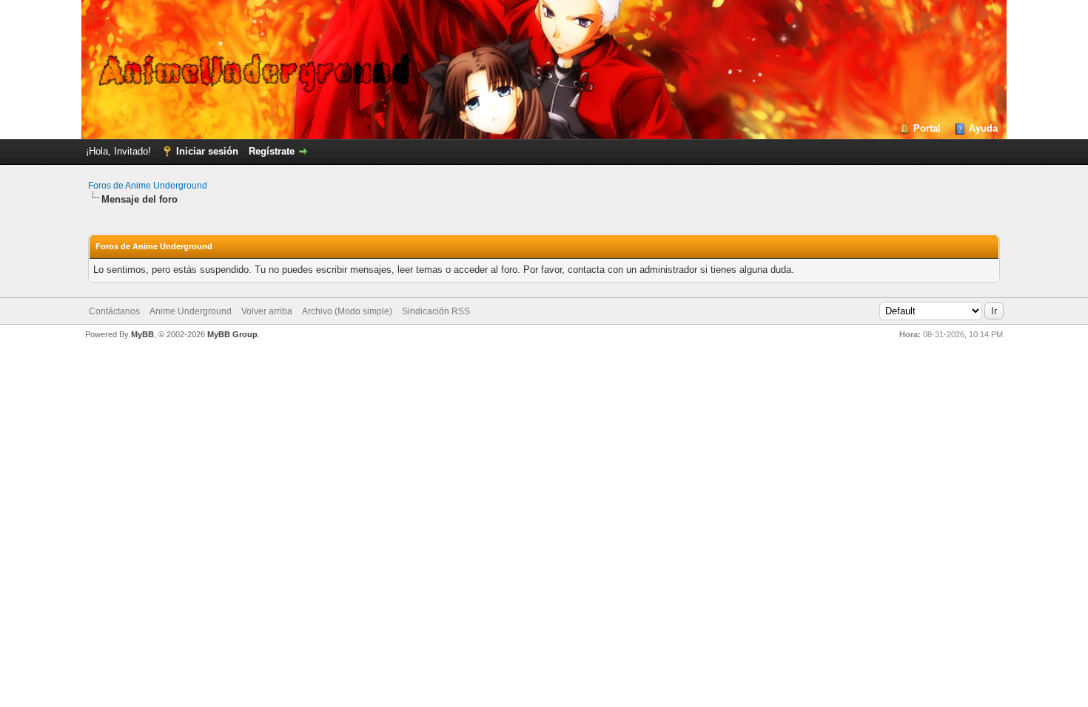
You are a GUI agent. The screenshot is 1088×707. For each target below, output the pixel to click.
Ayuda (983, 128)
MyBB (142, 334)
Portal (927, 128)
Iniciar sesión (207, 151)
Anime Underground (191, 311)
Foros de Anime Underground (147, 185)
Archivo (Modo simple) (347, 311)
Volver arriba (266, 311)
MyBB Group (232, 334)
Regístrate (272, 151)
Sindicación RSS (436, 311)
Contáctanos (114, 311)
